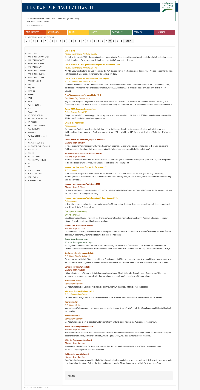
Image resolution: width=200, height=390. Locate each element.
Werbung (32, 132)
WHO (30, 139)
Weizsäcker (33, 108)
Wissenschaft (34, 156)
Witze (30, 163)
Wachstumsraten (71, 301)
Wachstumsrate (35, 67)
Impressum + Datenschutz (33, 387)
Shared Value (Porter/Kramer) (76, 239)
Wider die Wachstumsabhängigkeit (78, 340)
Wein (30, 101)
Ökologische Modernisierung (76, 211)
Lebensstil (160, 32)
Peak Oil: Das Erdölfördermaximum (79, 225)
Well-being (32, 112)
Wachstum (32, 53)
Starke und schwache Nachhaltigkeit (79, 253)
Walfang (32, 88)
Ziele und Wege (32, 32)
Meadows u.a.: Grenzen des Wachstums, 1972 (82, 184)
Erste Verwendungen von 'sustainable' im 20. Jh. (83, 95)
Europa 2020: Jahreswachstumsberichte (80, 109)
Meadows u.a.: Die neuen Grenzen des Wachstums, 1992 (87, 167)
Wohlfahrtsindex (36, 173)
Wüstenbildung (34, 180)
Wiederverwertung (36, 143)
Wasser (31, 94)
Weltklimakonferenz (37, 125)
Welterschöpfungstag (37, 118)
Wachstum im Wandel (73, 280)
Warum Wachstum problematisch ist (79, 326)
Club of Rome (70, 50)
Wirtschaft (117, 32)
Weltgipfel (32, 122)
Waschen (32, 91)
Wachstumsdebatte (36, 60)
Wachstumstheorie (36, 74)
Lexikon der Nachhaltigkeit (60, 7)
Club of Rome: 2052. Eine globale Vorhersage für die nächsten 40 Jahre (92, 64)
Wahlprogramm (35, 81)
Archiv (128, 41)
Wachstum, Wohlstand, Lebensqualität (79, 291)
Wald (30, 84)
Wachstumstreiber (36, 77)
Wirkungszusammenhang (39, 146)
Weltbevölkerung (36, 115)
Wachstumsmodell (36, 63)
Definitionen (53, 32)
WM (29, 167)
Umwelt (94, 32)
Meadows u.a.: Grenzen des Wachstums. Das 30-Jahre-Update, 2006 (91, 197)
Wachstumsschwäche (37, 70)
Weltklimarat (34, 129)
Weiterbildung (34, 105)
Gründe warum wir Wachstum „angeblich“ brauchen (84, 139)
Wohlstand (33, 177)
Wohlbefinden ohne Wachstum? (77, 353)
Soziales (138, 32)
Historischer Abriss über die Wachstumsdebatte (83, 153)
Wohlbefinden (34, 170)
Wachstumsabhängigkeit (39, 57)
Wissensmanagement (37, 160)
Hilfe (46, 387)
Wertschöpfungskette (37, 136)
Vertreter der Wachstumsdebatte (77, 266)
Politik (72, 32)
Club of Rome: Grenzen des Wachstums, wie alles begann (87, 78)
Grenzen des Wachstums (74, 122)
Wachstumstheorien (72, 315)
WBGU (30, 98)
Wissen (31, 153)
